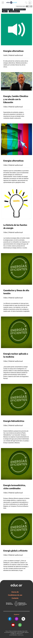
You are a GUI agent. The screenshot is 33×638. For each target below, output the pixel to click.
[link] (30, 2)
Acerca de (15, 592)
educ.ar (8, 631)
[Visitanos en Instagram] (17, 618)
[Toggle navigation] (1, 0)
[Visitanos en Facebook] (10, 618)
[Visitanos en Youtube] (13, 625)
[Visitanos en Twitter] (23, 618)
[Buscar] (26, 3)
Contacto (15, 598)
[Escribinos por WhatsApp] (20, 625)
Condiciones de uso (15, 595)
